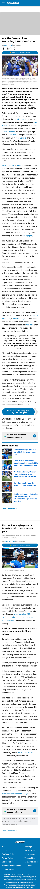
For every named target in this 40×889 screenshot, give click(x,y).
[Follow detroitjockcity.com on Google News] (34, 435)
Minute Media (12, 874)
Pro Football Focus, (25, 752)
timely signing (18, 319)
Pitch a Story (30, 854)
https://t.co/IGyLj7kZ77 (25, 155)
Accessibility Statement (11, 866)
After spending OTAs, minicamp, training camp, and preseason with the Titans (18, 617)
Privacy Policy (7, 858)
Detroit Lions (19, 119)
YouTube (29, 325)
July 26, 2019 (29, 262)
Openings (28, 846)
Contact (5, 850)
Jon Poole (8, 45)
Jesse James (12, 135)
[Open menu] (3, 3)
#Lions (8, 241)
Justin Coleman (8, 132)
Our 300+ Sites (30, 850)
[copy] (14, 48)
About (4, 846)
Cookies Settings (8, 869)
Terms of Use (30, 858)
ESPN (19, 165)
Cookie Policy (7, 862)
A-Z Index (28, 866)
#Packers (18, 253)
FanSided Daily (8, 854)
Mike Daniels (20, 138)
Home (4, 508)
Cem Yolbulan (9, 541)
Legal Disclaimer (31, 862)
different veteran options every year (16, 794)
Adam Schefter (8, 165)
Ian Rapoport (27, 236)
